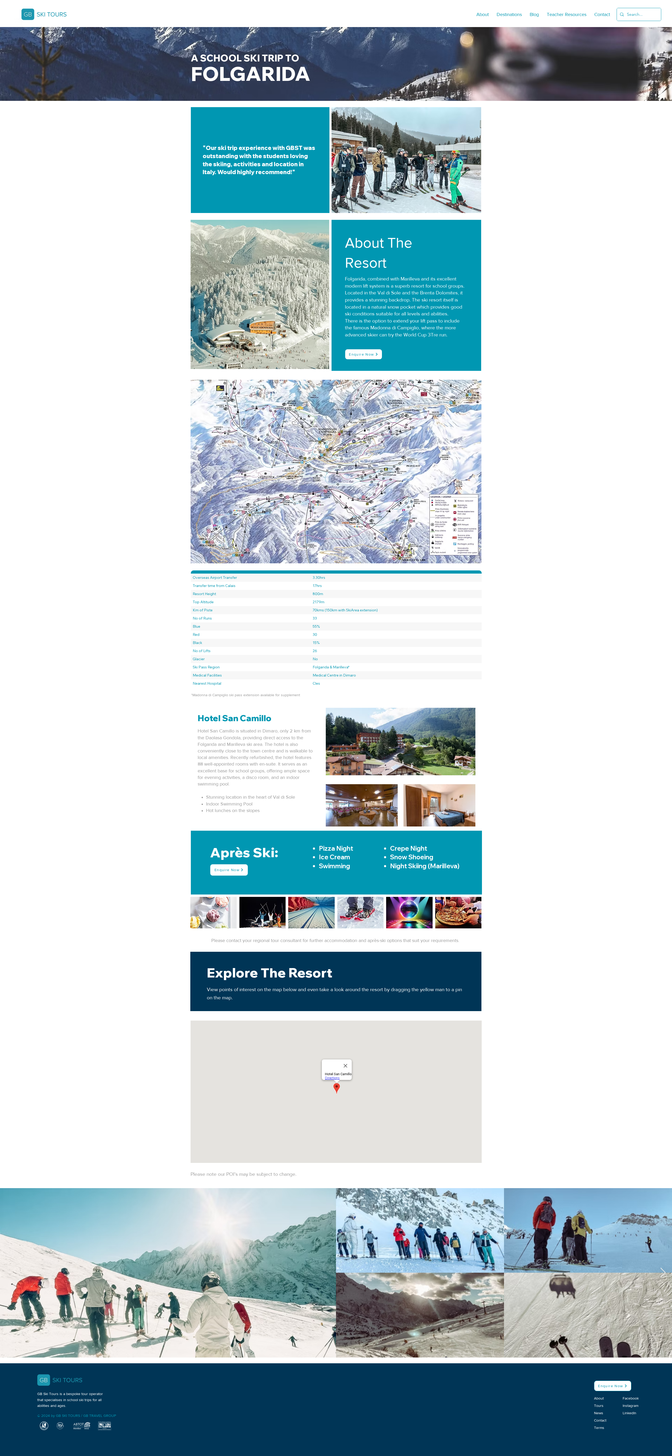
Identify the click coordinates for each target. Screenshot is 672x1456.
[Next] (492, 766)
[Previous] (180, 766)
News (598, 1413)
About (599, 1398)
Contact (600, 1420)
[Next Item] (663, 1273)
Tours (598, 1405)
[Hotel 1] (336, 814)
